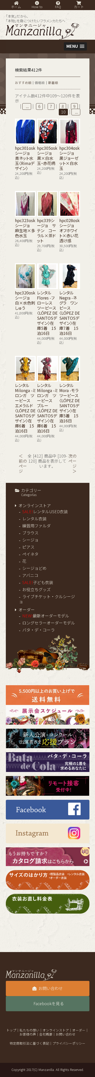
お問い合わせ (51, 988)
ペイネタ (30, 554)
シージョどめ (34, 568)
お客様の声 (28, 1034)
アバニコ (30, 575)
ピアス (28, 547)
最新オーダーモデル (45, 616)
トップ (11, 1030)
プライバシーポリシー (68, 1043)
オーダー (26, 610)
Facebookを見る (48, 1004)
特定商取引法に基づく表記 (29, 1043)
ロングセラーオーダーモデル (48, 623)
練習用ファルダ (36, 526)
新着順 (53, 82)
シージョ (30, 540)
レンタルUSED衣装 (45, 512)
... (27, 106)
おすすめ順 (23, 82)
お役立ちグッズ (36, 590)
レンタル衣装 (34, 519)
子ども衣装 (37, 582)
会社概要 (45, 1034)
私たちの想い (29, 1030)
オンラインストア (34, 506)
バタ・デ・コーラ (38, 630)
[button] (75, 46)
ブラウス (30, 533)
